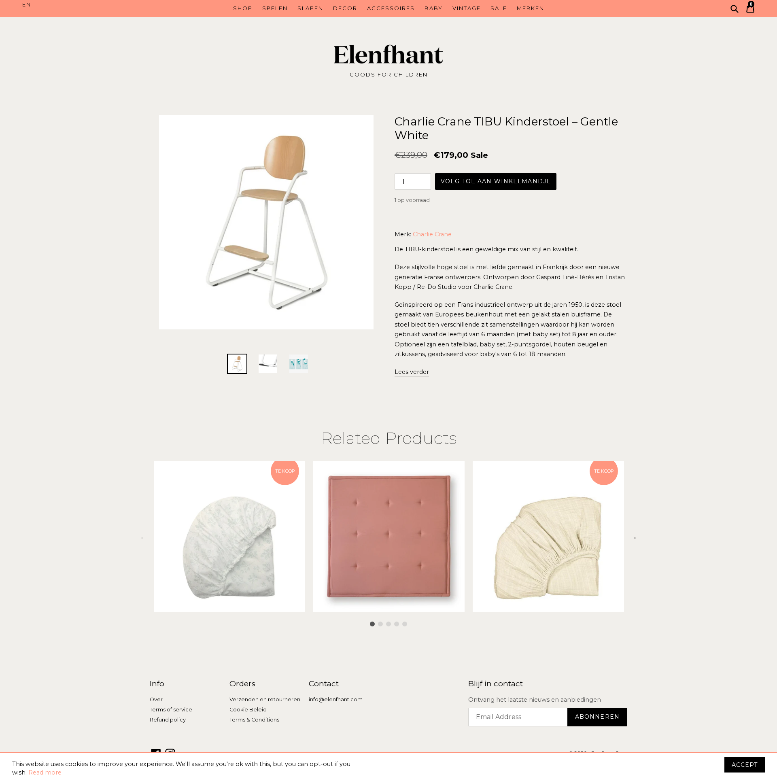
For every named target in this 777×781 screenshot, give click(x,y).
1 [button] (372, 624)
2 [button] (380, 624)
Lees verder (412, 372)
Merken (530, 8)
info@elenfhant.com (336, 699)
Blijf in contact (495, 683)
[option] (229, 536)
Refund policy (168, 720)
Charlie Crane (432, 234)
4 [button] (396, 624)
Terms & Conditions (254, 720)
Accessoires (391, 8)
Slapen (310, 8)
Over (156, 699)
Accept (745, 764)
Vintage (466, 8)
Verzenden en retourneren (264, 699)
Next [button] (633, 537)
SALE (498, 8)
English (68, 5)
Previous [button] (144, 537)
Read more (45, 772)
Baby (434, 8)
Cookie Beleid (248, 710)
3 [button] (388, 624)
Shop (243, 8)
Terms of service (171, 710)
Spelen (275, 8)
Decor (345, 8)
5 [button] (404, 624)
